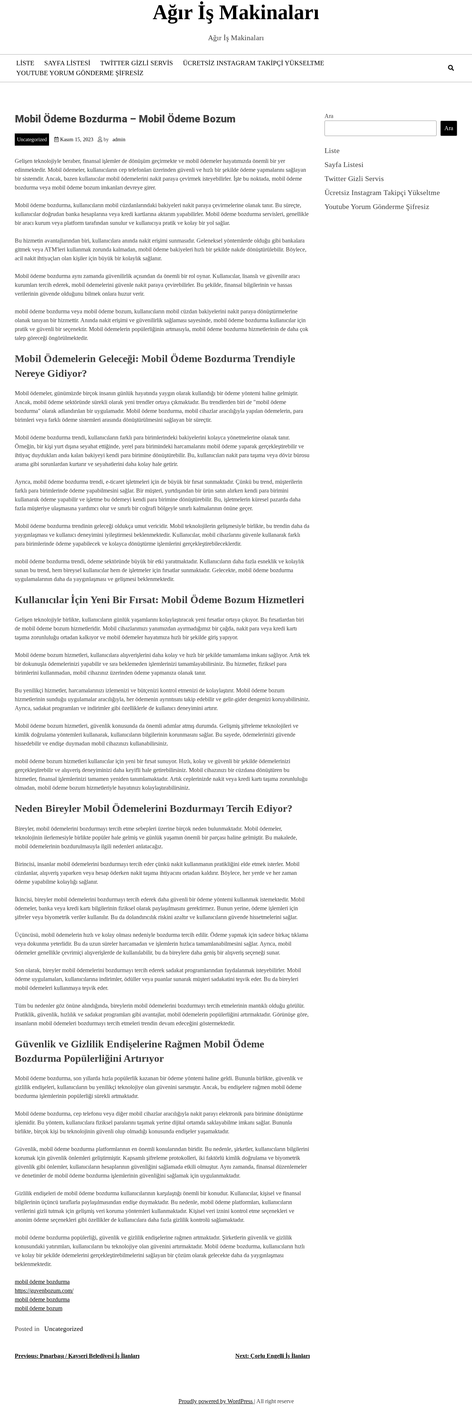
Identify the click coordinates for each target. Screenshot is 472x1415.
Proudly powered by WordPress (216, 1401)
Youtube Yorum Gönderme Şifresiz (79, 73)
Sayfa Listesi (67, 63)
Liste (25, 63)
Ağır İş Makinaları (236, 12)
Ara (328, 116)
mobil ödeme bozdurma (42, 1282)
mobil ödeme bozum (38, 1308)
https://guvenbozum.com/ (44, 1290)
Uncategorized (32, 139)
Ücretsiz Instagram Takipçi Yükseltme (253, 63)
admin (118, 139)
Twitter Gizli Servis (136, 63)
